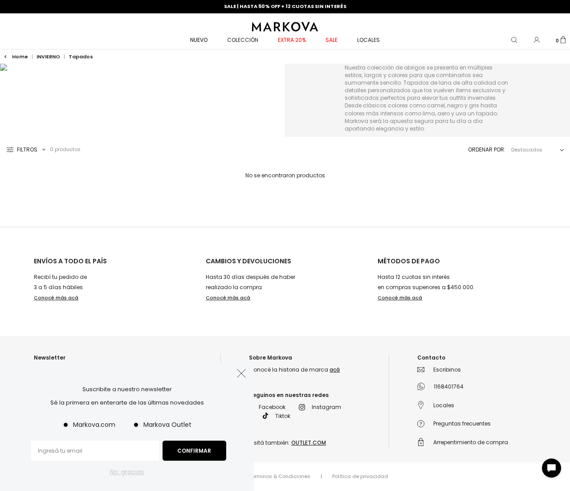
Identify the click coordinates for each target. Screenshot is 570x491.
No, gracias (127, 471)
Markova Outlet (167, 424)
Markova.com (94, 424)
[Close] (553, 15)
